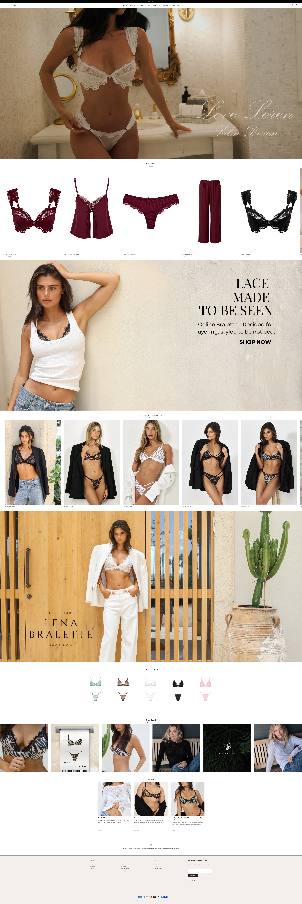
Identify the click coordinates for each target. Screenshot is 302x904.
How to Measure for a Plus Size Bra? (147, 818)
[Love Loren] (11, 5)
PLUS (148, 5)
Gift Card (92, 868)
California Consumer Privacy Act (164, 900)
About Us (92, 864)
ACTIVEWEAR (156, 5)
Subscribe (193, 875)
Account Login (158, 868)
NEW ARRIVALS (151, 164)
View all (151, 166)
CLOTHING (176, 5)
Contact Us (92, 866)
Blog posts (151, 779)
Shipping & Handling (125, 871)
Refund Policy (123, 866)
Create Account (159, 871)
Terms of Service (124, 868)
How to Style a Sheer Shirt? (107, 818)
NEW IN (125, 5)
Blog (156, 864)
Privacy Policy (123, 864)
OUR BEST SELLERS (151, 415)
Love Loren (152, 903)
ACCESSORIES (166, 5)
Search (157, 866)
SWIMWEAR (141, 5)
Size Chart (92, 871)
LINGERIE (132, 5)
